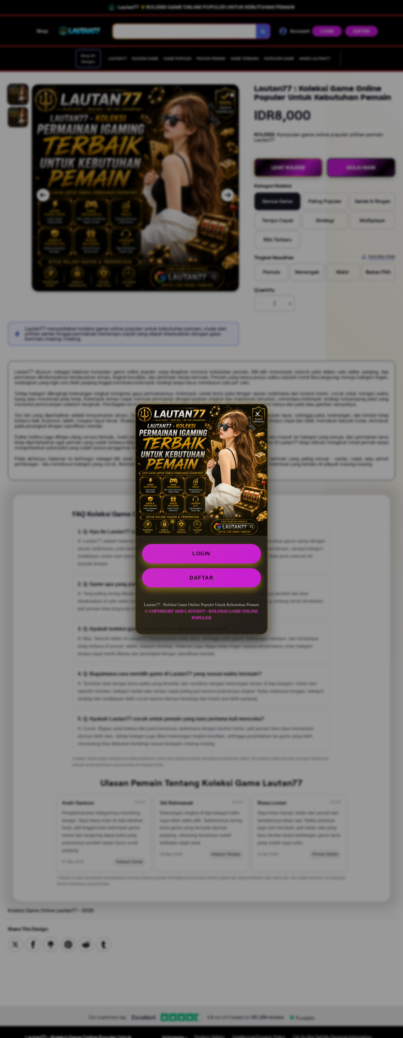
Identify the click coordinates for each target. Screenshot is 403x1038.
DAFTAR (201, 577)
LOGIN (201, 553)
